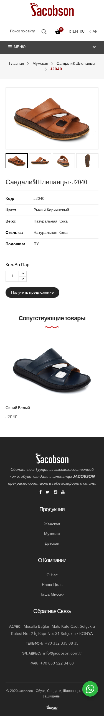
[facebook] (40, 492)
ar (95, 31)
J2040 (11, 417)
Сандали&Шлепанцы (76, 64)
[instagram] (55, 492)
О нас (52, 575)
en (75, 31)
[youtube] (62, 492)
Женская (52, 524)
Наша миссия (52, 594)
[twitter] (47, 492)
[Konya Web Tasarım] (52, 707)
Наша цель (52, 585)
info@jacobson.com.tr (62, 653)
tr (69, 31)
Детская (52, 544)
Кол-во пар (17, 265)
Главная (16, 64)
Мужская (40, 64)
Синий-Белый (18, 408)
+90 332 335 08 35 (61, 643)
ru (82, 31)
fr (89, 31)
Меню (19, 47)
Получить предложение (32, 292)
